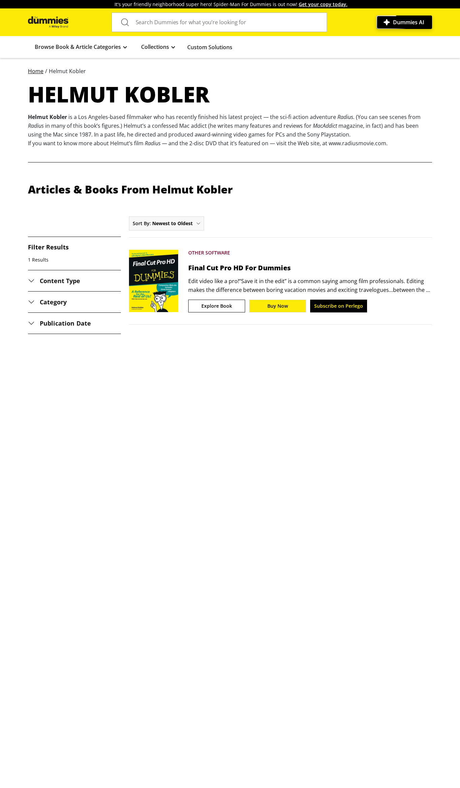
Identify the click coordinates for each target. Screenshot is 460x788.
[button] (81, 47)
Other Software (209, 252)
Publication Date (65, 323)
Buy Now (277, 306)
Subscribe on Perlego (338, 306)
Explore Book (216, 306)
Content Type (60, 281)
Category (53, 302)
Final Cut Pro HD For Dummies (239, 268)
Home (35, 71)
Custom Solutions (209, 47)
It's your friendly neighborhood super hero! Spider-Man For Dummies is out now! (231, 4)
